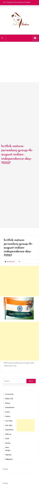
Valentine (8, 455)
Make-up (8, 434)
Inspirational (9, 430)
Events (7, 412)
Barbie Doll (9, 398)
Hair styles (8, 425)
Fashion (7, 416)
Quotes (7, 443)
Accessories (9, 394)
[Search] (2, 38)
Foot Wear (8, 421)
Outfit (7, 438)
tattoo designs (7, 448)
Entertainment (9, 407)
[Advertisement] (19, 62)
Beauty (7, 403)
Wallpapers (9, 459)
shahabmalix (11, 262)
